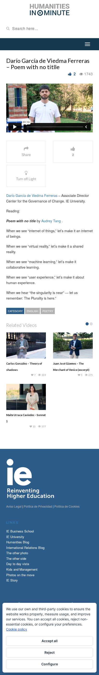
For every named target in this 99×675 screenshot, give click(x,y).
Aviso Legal (14, 506)
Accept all (50, 641)
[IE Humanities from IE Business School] (49, 9)
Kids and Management (21, 569)
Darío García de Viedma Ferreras (31, 195)
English (32, 311)
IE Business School (20, 531)
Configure (49, 664)
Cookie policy (16, 629)
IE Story (12, 580)
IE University (15, 536)
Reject (49, 652)
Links (12, 522)
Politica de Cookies (67, 506)
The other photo (17, 553)
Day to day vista (17, 563)
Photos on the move (20, 575)
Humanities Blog (17, 542)
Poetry (47, 311)
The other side (16, 558)
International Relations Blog (25, 547)
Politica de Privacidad (38, 506)
